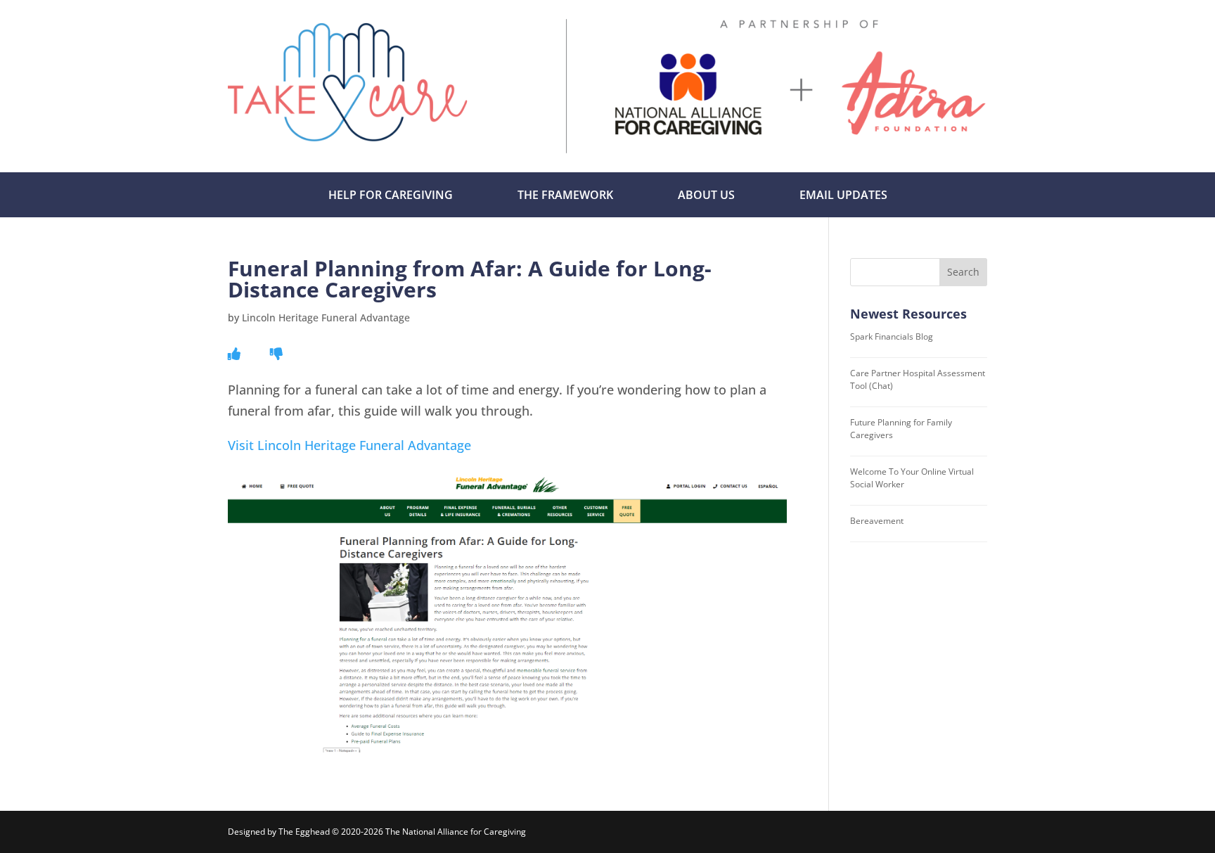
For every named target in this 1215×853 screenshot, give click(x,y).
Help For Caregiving (390, 195)
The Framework (565, 195)
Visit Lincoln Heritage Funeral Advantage (349, 445)
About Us (706, 195)
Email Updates (843, 195)
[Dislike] (276, 353)
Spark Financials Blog (891, 336)
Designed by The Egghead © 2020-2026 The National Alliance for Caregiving (377, 832)
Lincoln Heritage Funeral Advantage (326, 317)
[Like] (234, 353)
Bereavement (877, 521)
